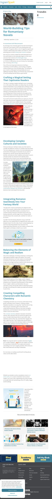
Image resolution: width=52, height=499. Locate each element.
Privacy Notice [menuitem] (21, 472)
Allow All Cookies (12, 490)
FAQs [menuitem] (30, 479)
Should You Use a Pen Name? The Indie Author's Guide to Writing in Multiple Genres (36, 430)
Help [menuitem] (50, 2)
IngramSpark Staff (9, 43)
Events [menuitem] (30, 475)
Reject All (12, 493)
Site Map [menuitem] (42, 472)
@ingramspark (18, 43)
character (12, 103)
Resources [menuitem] (30, 7)
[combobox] (42, 7)
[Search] (50, 7)
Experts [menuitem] (30, 477)
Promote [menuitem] (11, 7)
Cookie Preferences (12, 495)
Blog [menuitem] (30, 468)
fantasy (17, 52)
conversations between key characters (13, 188)
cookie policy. (19, 486)
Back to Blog (7, 11)
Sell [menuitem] (16, 7)
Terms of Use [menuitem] (21, 475)
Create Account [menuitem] (39, 2)
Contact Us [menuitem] (42, 468)
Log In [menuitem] (46, 2)
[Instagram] (27, 490)
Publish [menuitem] (5, 7)
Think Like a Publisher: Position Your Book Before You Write (13, 444)
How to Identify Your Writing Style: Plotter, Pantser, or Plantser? (36, 444)
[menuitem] (1, 7)
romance (23, 52)
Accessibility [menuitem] (20, 477)
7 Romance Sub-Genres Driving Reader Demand (12, 429)
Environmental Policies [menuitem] (45, 475)
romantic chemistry (10, 314)
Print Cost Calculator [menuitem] (33, 472)
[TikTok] (29, 490)
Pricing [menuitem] (24, 7)
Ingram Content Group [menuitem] (44, 479)
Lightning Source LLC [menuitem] (44, 477)
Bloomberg (14, 62)
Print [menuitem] (19, 7)
